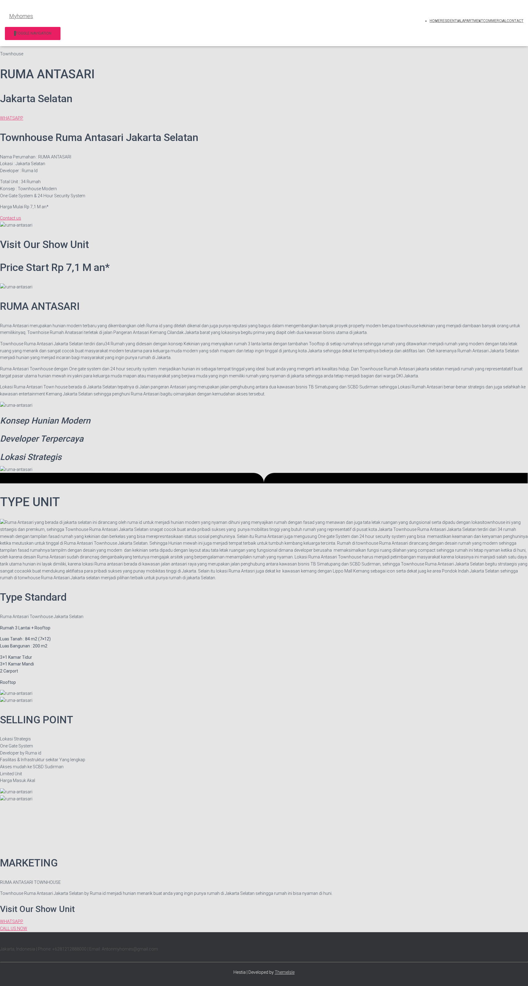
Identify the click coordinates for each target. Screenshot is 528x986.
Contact (515, 21)
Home (435, 21)
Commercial (495, 21)
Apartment (472, 21)
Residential (451, 21)
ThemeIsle (285, 972)
